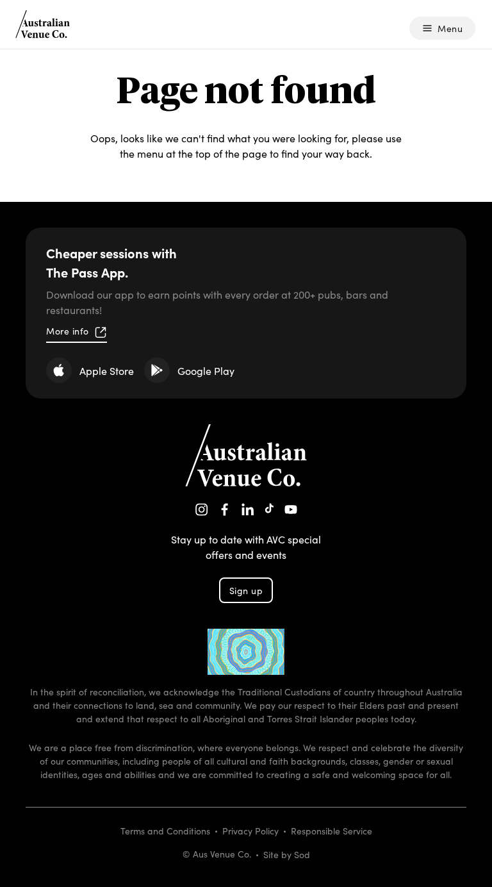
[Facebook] (224, 509)
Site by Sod (286, 854)
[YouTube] (290, 509)
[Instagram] (201, 509)
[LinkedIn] (248, 509)
